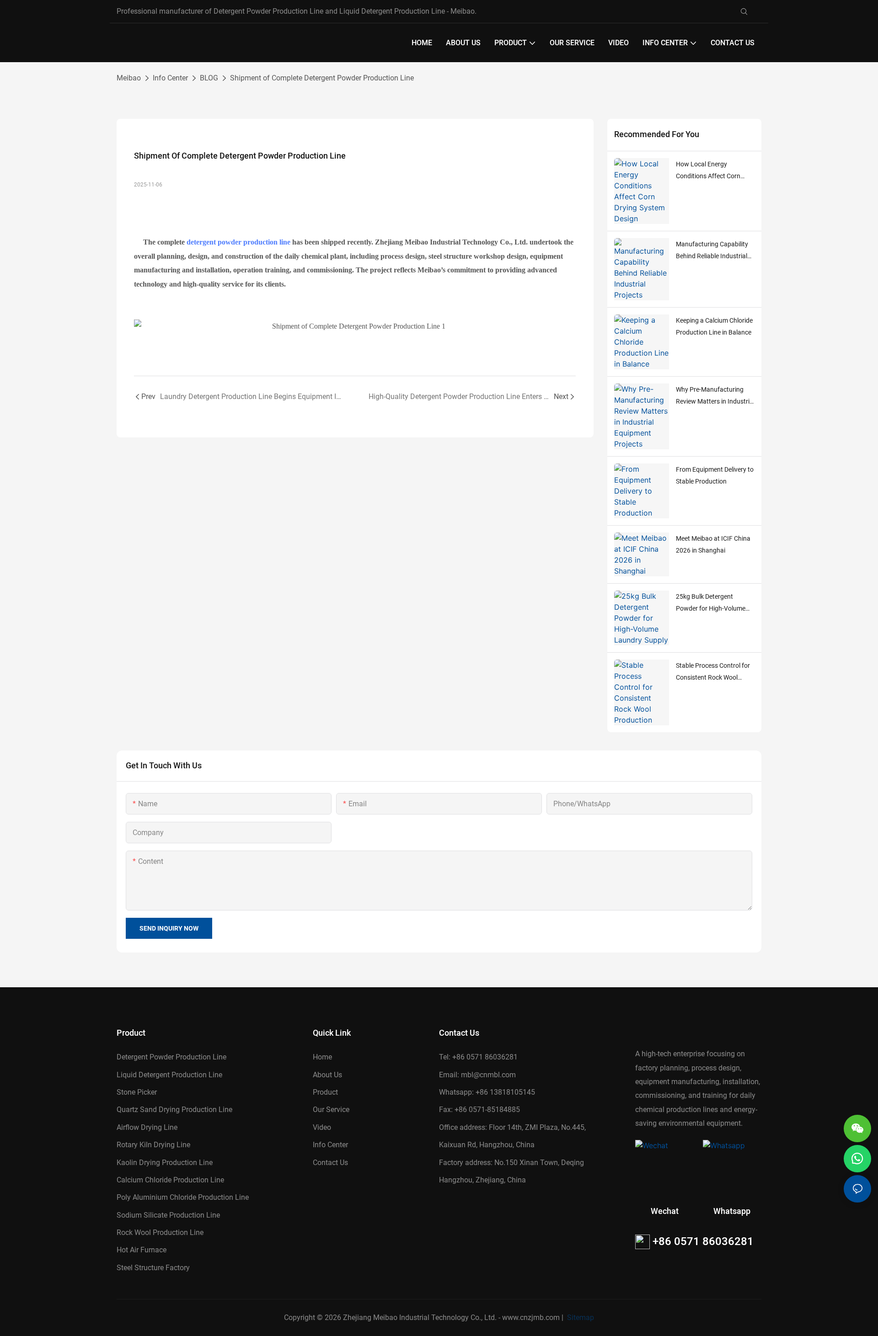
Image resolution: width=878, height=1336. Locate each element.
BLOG (209, 78)
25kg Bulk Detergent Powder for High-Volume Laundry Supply (710, 604)
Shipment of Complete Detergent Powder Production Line (322, 78)
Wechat (665, 1211)
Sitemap (579, 1317)
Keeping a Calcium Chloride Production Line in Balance (714, 326)
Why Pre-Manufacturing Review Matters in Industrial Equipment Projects (715, 397)
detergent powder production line (238, 242)
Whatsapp (731, 1211)
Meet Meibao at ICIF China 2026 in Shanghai (713, 544)
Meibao (129, 78)
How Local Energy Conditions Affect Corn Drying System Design (708, 171)
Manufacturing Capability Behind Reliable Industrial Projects (712, 251)
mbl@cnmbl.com (488, 1074)
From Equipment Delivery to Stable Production (715, 475)
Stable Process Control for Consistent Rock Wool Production (713, 673)
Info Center (170, 78)
